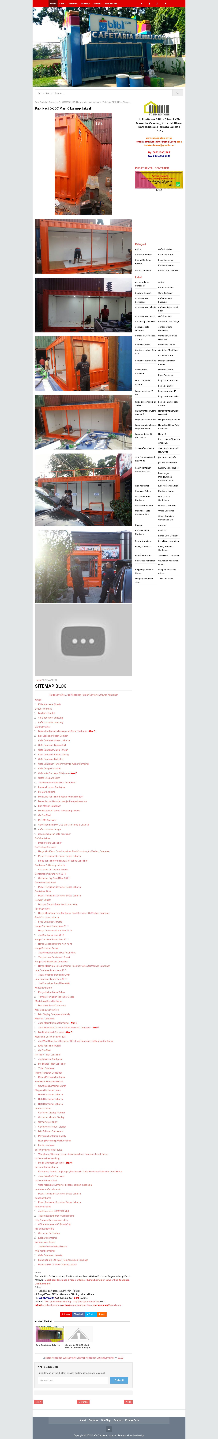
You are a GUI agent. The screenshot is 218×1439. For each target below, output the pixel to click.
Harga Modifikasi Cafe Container (51, 961)
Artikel (38, 700)
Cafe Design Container (49, 768)
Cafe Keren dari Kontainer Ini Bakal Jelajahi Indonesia (65, 1185)
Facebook (79, 1314)
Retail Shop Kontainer (168, 541)
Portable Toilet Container (48, 1054)
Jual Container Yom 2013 (51, 935)
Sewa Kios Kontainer (145, 560)
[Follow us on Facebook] (149, 3)
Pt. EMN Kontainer (47, 820)
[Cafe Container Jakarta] (50, 1334)
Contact (97, 3)
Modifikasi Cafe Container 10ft (50, 1036)
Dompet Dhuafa (43, 900)
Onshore (139, 525)
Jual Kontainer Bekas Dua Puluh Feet (57, 782)
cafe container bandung (50, 717)
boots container (43, 1108)
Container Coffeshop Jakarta (50, 865)
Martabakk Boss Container (48, 1001)
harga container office (145, 419)
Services (73, 3)
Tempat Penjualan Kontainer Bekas (56, 997)
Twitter (92, 1314)
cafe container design (49, 829)
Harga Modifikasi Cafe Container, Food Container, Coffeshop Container (74, 851)
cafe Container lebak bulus (48, 1150)
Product (162, 530)
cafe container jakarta (46, 1167)
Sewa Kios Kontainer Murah (49, 1081)
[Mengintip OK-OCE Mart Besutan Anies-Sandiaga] (79, 1334)
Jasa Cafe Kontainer (144, 448)
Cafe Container (42, 727)
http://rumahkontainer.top (58, 1301)
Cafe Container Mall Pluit (51, 759)
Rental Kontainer (143, 541)
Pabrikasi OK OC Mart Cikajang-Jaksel (57, 1264)
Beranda (83, 1402)
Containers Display (47, 1122)
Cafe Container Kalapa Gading (53, 754)
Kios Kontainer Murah (168, 485)
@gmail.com (107, 1305)
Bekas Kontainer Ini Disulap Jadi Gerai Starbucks (62, 731)
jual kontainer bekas (45, 1242)
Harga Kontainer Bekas (46, 948)
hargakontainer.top (51, 1305)
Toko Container (165, 578)
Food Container (42, 909)
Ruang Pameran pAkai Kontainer (54, 1140)
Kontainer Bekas (43, 987)
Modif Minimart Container (51, 1032)
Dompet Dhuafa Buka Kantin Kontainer (58, 904)
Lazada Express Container (51, 787)
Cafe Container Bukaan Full (52, 745)
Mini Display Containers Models (54, 1014)
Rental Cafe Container (168, 270)
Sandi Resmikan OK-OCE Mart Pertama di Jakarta (63, 824)
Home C (162, 434)
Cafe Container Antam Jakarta (54, 740)
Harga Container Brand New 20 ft (51, 926)
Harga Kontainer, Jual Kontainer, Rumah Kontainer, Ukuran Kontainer (79, 1358)
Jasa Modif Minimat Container (53, 1023)
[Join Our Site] (165, 3)
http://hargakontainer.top (86, 1301)
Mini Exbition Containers (50, 1131)
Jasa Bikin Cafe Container (51, 1176)
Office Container (143, 270)
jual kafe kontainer (47, 1238)
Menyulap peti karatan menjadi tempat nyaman (62, 801)
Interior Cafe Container (50, 843)
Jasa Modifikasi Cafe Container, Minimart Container (64, 1027)
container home (43, 1198)
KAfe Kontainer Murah (49, 704)
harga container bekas (169, 396)
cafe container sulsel (46, 1180)
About (62, 3)
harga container (43, 1206)
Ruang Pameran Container (48, 1072)
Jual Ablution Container (50, 1059)
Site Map (85, 3)
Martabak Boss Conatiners (52, 1005)
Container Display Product (51, 1112)
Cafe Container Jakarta (50, 1255)
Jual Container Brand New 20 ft (51, 970)
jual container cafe (44, 1228)
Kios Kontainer (142, 485)
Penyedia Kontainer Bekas (51, 992)
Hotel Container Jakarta (50, 1094)
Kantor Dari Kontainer (168, 467)
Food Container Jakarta (47, 917)
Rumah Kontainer (143, 555)
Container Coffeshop (49, 1233)
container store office (145, 360)
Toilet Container (46, 1068)
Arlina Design (137, 1435)
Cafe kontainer (42, 838)
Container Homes (143, 254)
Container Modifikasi (45, 882)
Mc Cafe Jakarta (46, 792)
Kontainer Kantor (166, 265)
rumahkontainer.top (80, 1305)
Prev (38, 1402)
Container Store (43, 891)
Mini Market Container (49, 806)
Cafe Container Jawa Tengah (53, 750)
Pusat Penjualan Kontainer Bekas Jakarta (59, 856)
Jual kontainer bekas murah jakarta (56, 1215)
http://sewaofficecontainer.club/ (51, 1220)
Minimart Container (45, 1018)
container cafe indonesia (47, 1189)
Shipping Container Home (48, 1090)
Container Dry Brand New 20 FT (51, 874)
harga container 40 (167, 391)
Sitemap (38, 1273)
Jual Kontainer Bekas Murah (52, 1246)
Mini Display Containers (47, 1010)
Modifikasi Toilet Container (52, 1064)
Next (128, 1402)
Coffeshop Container (45, 847)
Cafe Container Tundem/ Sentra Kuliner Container (63, 764)
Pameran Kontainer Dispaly (52, 1136)
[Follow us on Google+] (157, 3)
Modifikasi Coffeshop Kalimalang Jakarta (59, 810)
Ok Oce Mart (44, 815)
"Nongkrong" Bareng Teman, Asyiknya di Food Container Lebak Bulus (73, 1154)
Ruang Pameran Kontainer (51, 1077)
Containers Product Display (52, 1126)
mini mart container (45, 1251)
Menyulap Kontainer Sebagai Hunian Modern (60, 796)
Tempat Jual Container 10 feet (54, 957)
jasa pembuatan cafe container (54, 834)
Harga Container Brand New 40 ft (51, 939)
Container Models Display (51, 1117)
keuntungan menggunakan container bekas (166, 477)
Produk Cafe (111, 3)
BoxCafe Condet (43, 708)
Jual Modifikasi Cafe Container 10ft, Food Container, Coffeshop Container (75, 1041)
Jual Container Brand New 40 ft (51, 979)
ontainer (162, 525)
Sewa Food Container (168, 555)
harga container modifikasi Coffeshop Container (63, 860)
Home (38, 680)
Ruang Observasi (143, 546)
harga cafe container (168, 380)
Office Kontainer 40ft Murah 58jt (54, 1224)
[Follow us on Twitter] (141, 3)
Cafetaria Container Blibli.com (53, 773)
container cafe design (168, 321)
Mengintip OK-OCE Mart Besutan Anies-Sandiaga (63, 1260)
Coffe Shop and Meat (49, 778)
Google (67, 1314)
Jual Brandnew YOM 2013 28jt (53, 1211)
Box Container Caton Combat (53, 736)
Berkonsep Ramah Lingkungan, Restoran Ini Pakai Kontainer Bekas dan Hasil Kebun (80, 1171)
